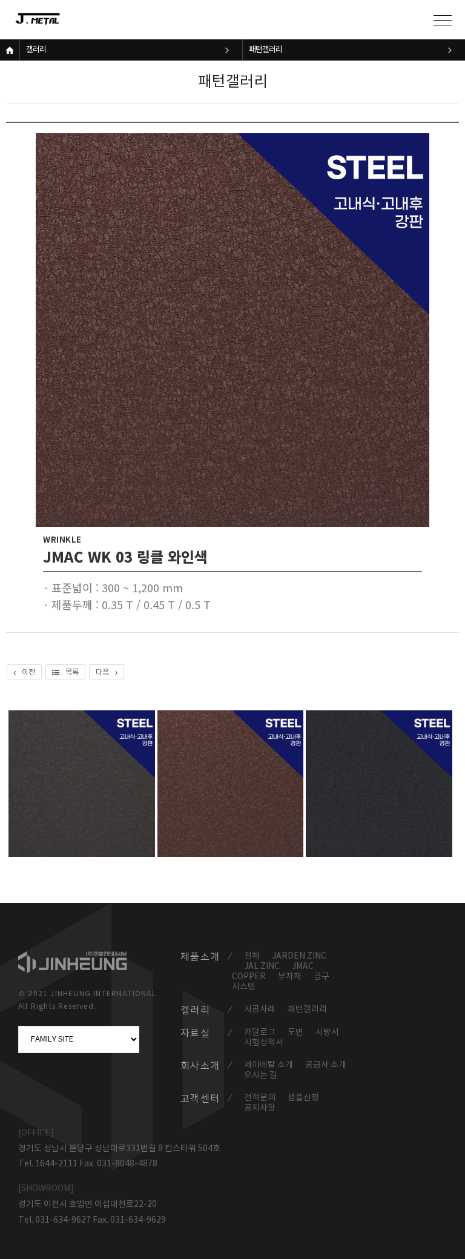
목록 (72, 672)
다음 (102, 672)
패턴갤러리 (265, 50)
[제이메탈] (51, 20)
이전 (28, 672)
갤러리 (36, 50)
